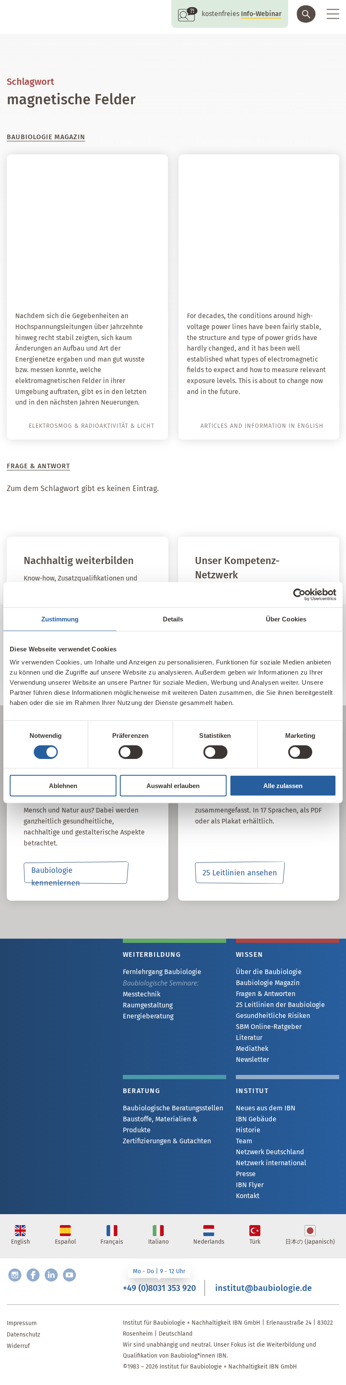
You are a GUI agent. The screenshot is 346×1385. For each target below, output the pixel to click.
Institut (252, 1091)
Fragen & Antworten (265, 994)
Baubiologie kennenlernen (55, 875)
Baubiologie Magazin (268, 983)
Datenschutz (23, 1334)
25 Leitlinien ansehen (240, 872)
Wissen (249, 954)
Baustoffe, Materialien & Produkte (160, 1124)
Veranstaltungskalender (64, 990)
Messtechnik (141, 994)
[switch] (131, 752)
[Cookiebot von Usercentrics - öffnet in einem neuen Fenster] (299, 594)
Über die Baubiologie (269, 972)
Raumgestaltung (148, 1005)
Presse (246, 1174)
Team (244, 1141)
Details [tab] (173, 618)
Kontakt (248, 1196)
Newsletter (252, 1060)
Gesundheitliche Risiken (273, 1016)
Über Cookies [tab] (286, 618)
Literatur (249, 1038)
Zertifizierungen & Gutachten (167, 1141)
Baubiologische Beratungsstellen (173, 1108)
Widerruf (18, 1346)
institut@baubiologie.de (263, 1288)
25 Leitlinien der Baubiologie (280, 1005)
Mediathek (252, 1049)
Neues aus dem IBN (265, 1108)
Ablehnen (63, 785)
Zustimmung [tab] (60, 618)
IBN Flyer (250, 1185)
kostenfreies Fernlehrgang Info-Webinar (58, 953)
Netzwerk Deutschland (270, 1152)
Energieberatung (148, 1016)
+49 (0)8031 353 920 (159, 1288)
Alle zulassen (283, 785)
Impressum (22, 1323)
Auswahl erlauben (173, 785)
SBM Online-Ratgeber (269, 1027)
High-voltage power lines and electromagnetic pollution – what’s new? (264, 274)
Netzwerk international (271, 1163)
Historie (248, 1130)
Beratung (141, 1091)
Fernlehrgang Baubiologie (162, 972)
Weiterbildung (152, 954)
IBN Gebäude (256, 1119)
